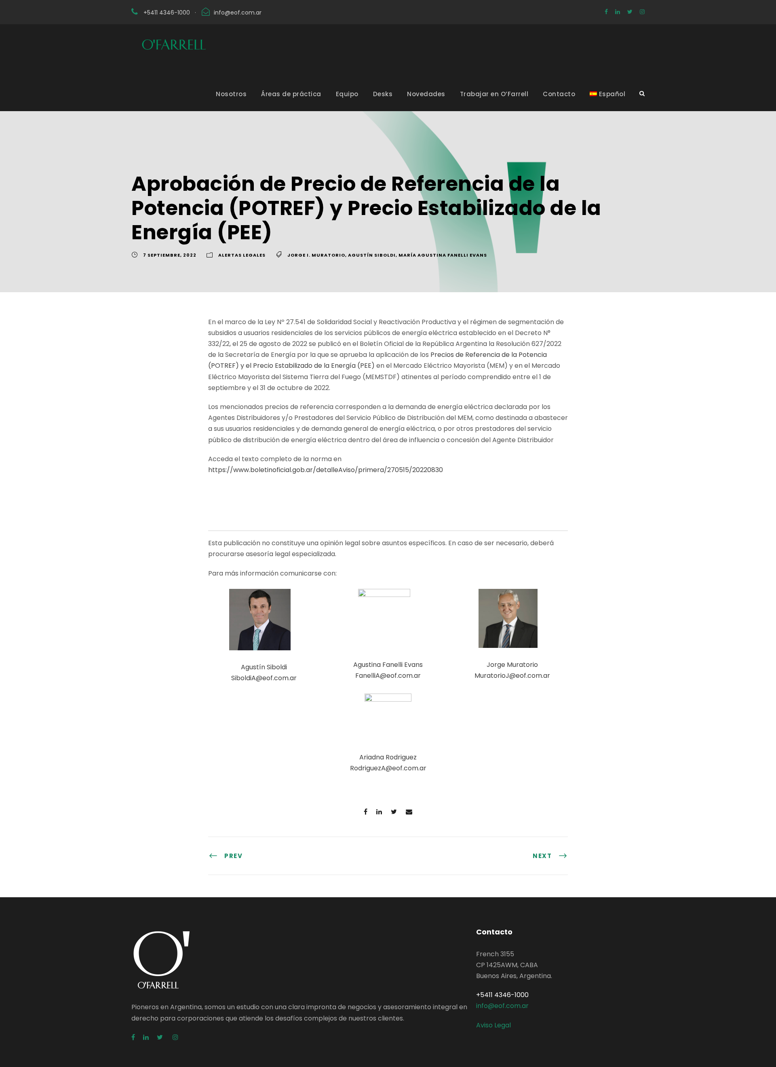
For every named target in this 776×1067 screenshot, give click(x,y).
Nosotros (231, 94)
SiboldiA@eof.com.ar (264, 678)
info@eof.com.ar (237, 12)
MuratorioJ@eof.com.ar (512, 675)
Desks (383, 94)
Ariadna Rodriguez (388, 757)
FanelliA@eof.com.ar (388, 675)
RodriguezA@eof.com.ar (388, 768)
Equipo (347, 94)
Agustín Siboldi (372, 255)
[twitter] (630, 12)
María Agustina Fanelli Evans (443, 255)
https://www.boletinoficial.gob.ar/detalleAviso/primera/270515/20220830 (325, 469)
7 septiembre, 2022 (169, 255)
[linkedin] (617, 12)
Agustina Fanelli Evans (388, 664)
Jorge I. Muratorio (316, 255)
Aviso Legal (493, 1025)
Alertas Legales (242, 255)
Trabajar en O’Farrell (494, 94)
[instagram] (642, 12)
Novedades (426, 94)
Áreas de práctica (291, 94)
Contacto (559, 94)
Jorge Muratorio (512, 664)
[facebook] (606, 12)
